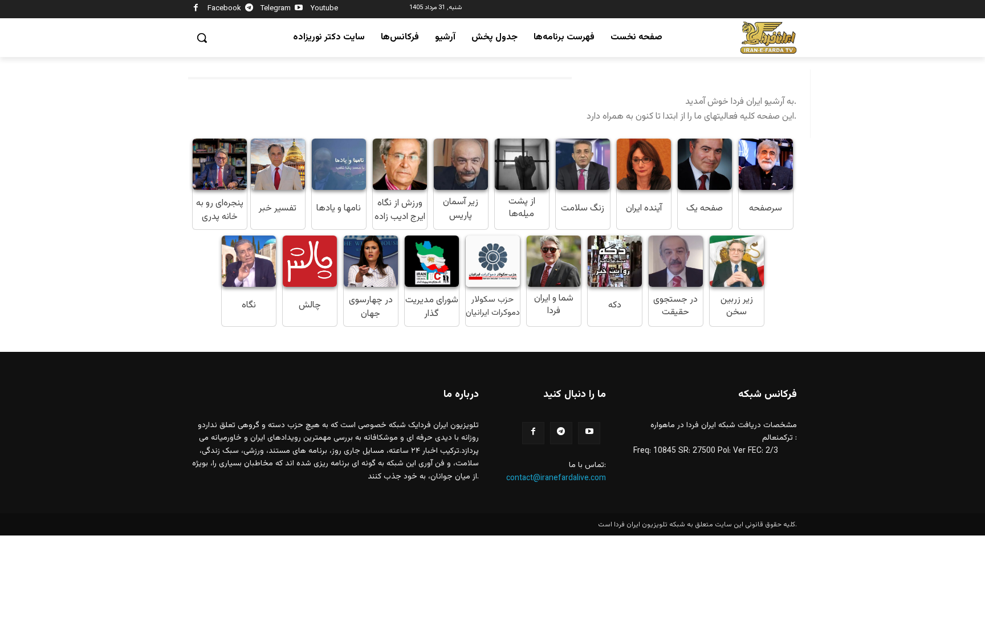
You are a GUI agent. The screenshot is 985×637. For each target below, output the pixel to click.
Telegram (276, 8)
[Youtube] (299, 9)
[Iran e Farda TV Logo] (768, 38)
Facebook (224, 8)
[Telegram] (249, 9)
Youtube (324, 8)
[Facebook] (195, 9)
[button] (201, 37)
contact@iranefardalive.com (556, 478)
